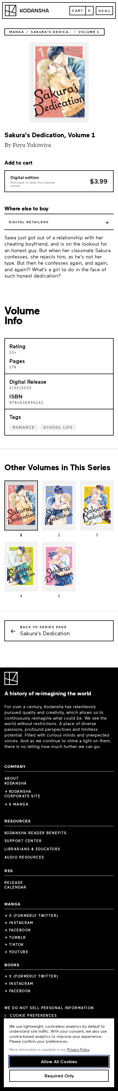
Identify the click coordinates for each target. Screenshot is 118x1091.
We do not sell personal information (49, 1008)
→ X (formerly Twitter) (31, 915)
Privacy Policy (78, 1049)
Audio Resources (24, 857)
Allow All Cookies (59, 1061)
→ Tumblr (15, 937)
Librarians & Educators (32, 849)
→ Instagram (18, 922)
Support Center (23, 841)
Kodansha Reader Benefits (35, 833)
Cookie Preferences (33, 1016)
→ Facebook (17, 930)
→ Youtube (16, 952)
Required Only (59, 1075)
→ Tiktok (14, 944)
